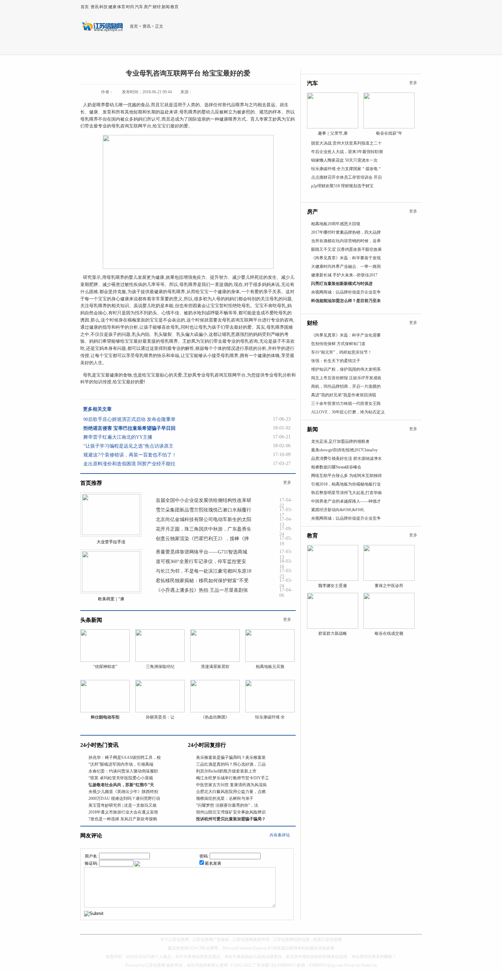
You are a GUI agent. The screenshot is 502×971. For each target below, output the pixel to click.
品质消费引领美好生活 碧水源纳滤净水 (346, 458)
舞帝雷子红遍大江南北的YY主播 (117, 437)
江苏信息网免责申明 (251, 939)
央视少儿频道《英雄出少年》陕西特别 (123, 791)
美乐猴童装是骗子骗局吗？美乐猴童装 (231, 757)
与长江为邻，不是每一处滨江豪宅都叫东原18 (203, 571)
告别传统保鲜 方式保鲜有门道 (338, 343)
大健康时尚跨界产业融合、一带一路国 (346, 266)
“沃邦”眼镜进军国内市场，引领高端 (120, 764)
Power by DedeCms (360, 965)
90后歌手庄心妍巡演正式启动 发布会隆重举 (129, 419)
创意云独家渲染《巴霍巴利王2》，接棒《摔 (202, 538)
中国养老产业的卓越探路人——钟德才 (346, 501)
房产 (148, 6)
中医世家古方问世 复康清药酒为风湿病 (231, 784)
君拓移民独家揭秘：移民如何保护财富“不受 (202, 580)
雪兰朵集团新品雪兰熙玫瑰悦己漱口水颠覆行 (203, 509)
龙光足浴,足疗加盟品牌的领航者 (340, 441)
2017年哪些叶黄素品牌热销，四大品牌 (346, 232)
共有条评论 (279, 835)
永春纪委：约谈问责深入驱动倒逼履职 (123, 771)
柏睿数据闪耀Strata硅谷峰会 (336, 467)
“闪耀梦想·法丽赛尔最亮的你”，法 (227, 805)
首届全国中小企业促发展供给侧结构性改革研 (203, 500)
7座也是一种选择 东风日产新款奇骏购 (122, 819)
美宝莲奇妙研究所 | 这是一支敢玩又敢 (122, 805)
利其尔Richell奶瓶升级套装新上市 (226, 771)
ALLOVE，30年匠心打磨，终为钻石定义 (348, 412)
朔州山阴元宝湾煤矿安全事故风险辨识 (231, 812)
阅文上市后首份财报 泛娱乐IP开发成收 (346, 377)
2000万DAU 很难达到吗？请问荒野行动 (124, 798)
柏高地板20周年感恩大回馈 (335, 223)
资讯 (94, 6)
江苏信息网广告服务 (210, 939)
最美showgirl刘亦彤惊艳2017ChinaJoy (344, 450)
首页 (85, 6)
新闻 (166, 6)
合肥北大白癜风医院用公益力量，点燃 (231, 791)
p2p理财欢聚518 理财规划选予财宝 (342, 185)
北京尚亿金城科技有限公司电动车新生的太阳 (203, 519)
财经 (157, 6)
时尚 (130, 6)
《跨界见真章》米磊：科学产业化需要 (346, 335)
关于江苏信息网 (174, 939)
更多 (287, 482)
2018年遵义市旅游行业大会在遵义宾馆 (123, 812)
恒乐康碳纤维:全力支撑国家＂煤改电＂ (346, 168)
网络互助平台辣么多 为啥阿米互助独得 (346, 475)
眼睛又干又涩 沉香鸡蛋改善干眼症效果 (346, 249)
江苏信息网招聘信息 (291, 939)
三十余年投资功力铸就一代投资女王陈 (346, 403)
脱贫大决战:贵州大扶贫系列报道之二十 (346, 143)
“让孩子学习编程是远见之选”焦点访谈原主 (128, 446)
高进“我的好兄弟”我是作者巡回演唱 (343, 395)
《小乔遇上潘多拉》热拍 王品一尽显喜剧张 (202, 590)
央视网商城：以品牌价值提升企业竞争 (346, 292)
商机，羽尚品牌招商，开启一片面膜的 (346, 386)
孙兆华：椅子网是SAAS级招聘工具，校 (124, 757)
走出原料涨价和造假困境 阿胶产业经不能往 (129, 463)
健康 (112, 6)
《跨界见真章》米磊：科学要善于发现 (346, 258)
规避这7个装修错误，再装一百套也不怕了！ (130, 454)
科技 (103, 6)
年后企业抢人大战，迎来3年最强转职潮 (347, 151)
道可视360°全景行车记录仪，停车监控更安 (201, 561)
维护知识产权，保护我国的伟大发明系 (346, 369)
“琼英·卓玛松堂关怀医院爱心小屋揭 (120, 778)
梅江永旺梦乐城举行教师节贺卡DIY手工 (232, 778)
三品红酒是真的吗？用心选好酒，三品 (231, 764)
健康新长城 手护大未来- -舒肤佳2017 (344, 275)
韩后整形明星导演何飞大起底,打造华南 (346, 492)
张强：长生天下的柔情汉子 (335, 360)
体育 (121, 6)
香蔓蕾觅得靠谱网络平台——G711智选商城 (201, 552)
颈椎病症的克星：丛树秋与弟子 (224, 798)
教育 (174, 6)
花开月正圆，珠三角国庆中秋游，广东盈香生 (203, 529)
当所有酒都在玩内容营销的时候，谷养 (346, 240)
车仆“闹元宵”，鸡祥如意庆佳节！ (341, 352)
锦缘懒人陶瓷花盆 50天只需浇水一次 (344, 160)
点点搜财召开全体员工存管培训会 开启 (346, 177)
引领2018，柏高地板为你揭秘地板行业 (346, 484)
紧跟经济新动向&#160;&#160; (337, 509)
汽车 (139, 6)
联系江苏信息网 (327, 939)
